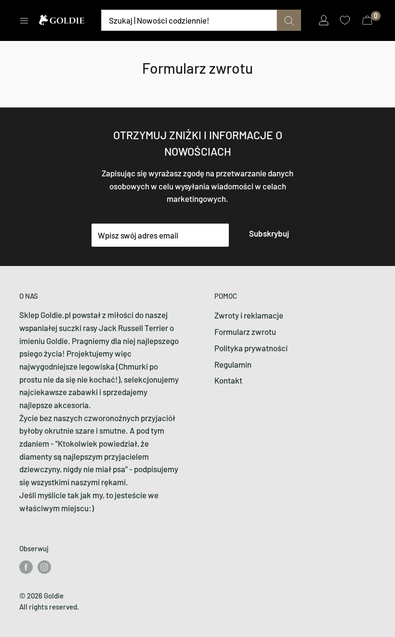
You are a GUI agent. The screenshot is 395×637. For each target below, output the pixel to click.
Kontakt (228, 380)
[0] (368, 20)
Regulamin (232, 364)
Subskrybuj (269, 233)
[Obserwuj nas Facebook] (26, 567)
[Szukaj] (289, 20)
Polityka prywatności (251, 348)
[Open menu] (24, 21)
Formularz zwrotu (245, 331)
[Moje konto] (324, 20)
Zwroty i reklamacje (248, 315)
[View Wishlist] (346, 20)
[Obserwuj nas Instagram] (44, 567)
